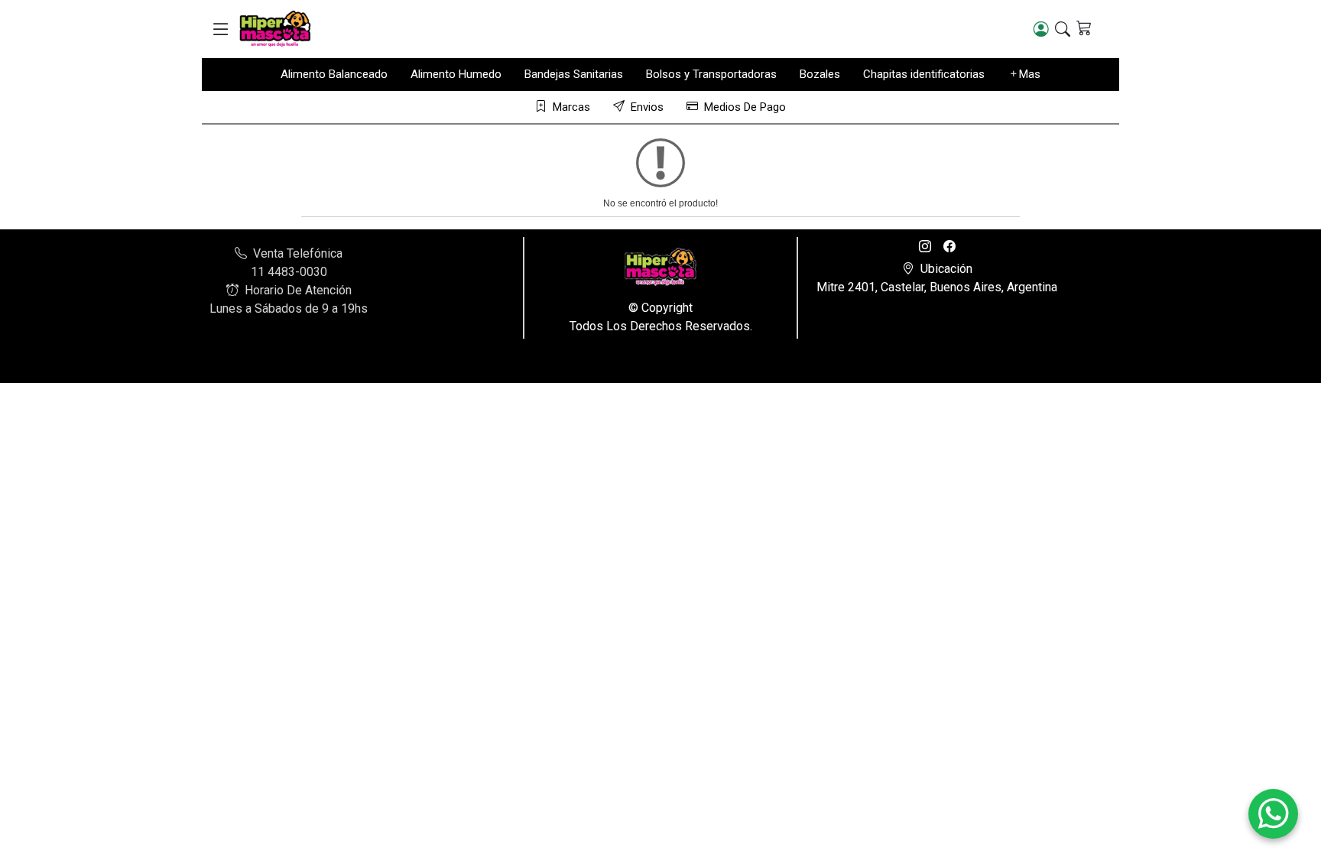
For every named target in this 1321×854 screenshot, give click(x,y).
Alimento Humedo (456, 74)
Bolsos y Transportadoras (711, 74)
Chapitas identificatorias (924, 74)
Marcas (571, 107)
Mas (1029, 74)
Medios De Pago (745, 107)
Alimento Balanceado (334, 74)
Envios (647, 107)
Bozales (820, 74)
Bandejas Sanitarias (573, 74)
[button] (220, 29)
